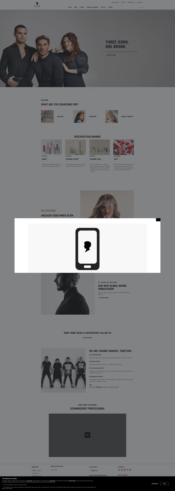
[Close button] (158, 219)
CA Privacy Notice (72, 480)
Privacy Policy (52, 480)
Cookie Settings (155, 483)
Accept (164, 483)
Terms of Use (29, 480)
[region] (87, 483)
